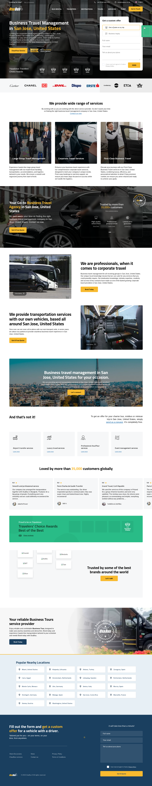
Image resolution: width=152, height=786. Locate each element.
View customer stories (111, 211)
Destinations (87, 9)
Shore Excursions (15, 754)
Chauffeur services (16, 757)
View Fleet (96, 226)
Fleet (123, 9)
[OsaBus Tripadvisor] (146, 31)
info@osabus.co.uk (124, 2)
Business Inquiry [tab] (114, 33)
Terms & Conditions (59, 757)
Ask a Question (29, 2)
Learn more (111, 226)
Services (112, 9)
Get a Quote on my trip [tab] (116, 27)
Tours (100, 9)
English (140, 2)
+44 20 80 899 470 (103, 2)
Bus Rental (57, 9)
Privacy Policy (110, 66)
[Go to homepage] (16, 8)
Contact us (127, 226)
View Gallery (18, 293)
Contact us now (76, 113)
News (33, 754)
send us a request (114, 422)
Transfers (71, 9)
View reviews (28, 535)
